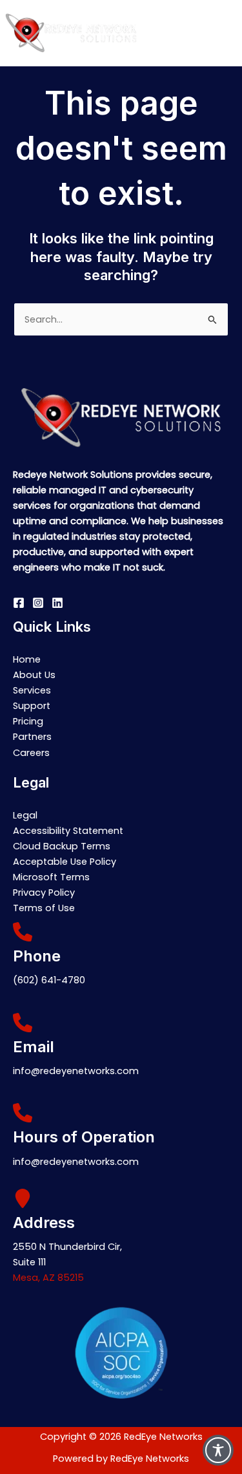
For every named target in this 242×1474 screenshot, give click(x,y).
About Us (34, 674)
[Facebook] (19, 603)
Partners (32, 736)
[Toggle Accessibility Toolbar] (218, 1450)
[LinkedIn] (57, 603)
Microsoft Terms (51, 877)
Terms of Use (44, 908)
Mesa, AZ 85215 (48, 1277)
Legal (25, 815)
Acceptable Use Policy (64, 861)
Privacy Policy (44, 892)
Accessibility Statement (68, 830)
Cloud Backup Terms (61, 846)
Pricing (28, 721)
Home (27, 659)
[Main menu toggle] (228, 32)
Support (31, 705)
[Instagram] (38, 603)
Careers (31, 752)
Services (32, 690)
